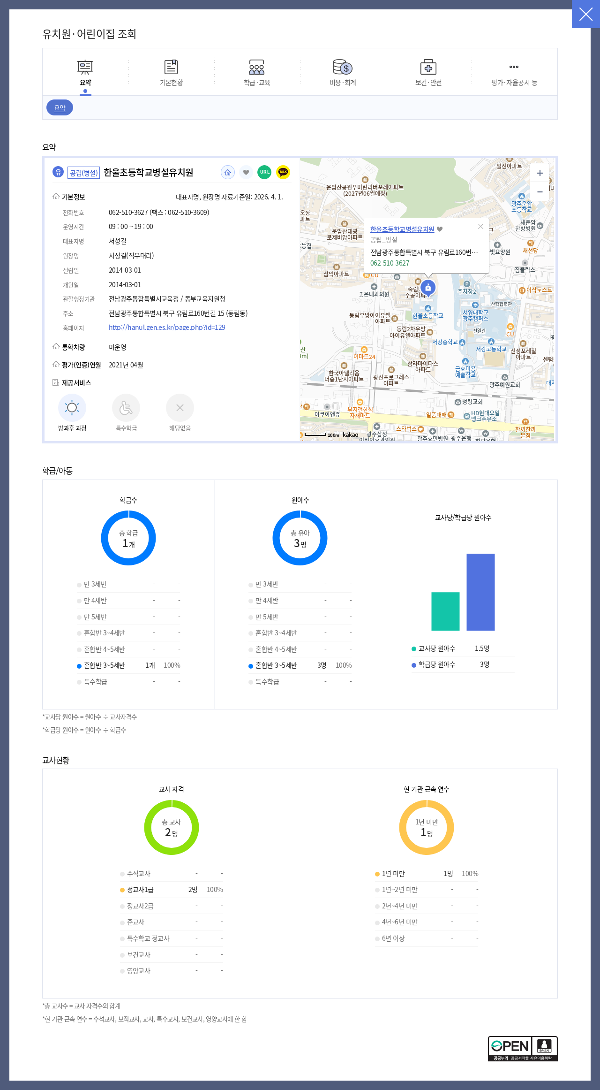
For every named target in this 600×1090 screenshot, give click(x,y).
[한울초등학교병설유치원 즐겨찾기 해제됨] (246, 172)
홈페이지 (228, 172)
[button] (481, 226)
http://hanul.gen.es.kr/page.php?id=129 (167, 327)
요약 (60, 107)
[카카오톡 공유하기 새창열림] (283, 172)
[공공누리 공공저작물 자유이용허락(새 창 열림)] (523, 1058)
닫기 (586, 14)
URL (265, 172)
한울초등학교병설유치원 (402, 229)
